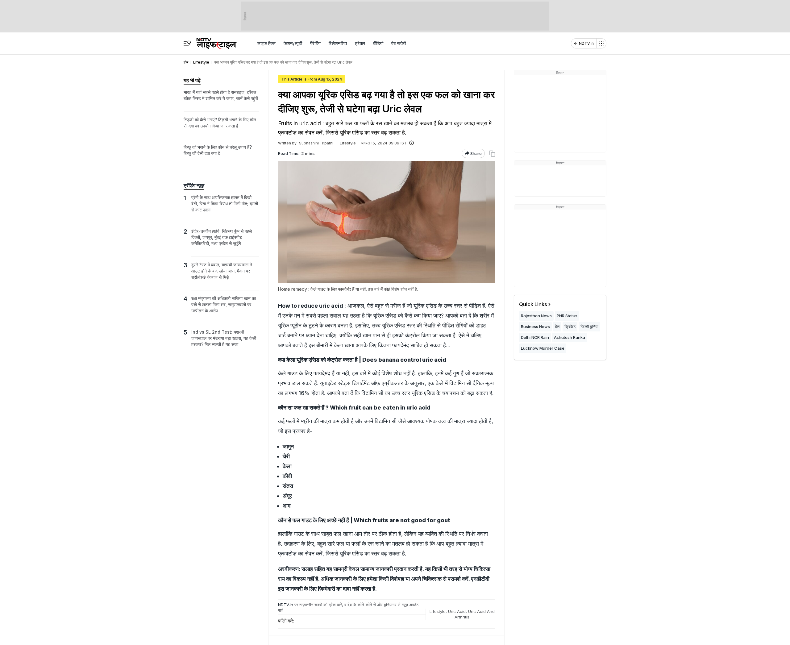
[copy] (492, 153)
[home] (216, 40)
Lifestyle (348, 142)
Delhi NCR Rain (535, 337)
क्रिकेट (570, 326)
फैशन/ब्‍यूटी (293, 43)
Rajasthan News (536, 315)
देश (557, 326)
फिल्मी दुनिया (589, 326)
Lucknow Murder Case (542, 348)
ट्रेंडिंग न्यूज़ (194, 185)
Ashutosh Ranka (569, 337)
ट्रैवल (360, 43)
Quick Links (533, 304)
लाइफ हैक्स (266, 43)
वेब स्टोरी (398, 43)
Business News (535, 326)
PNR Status (567, 315)
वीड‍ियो (378, 43)
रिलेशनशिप (338, 43)
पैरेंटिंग (315, 43)
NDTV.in (586, 43)
